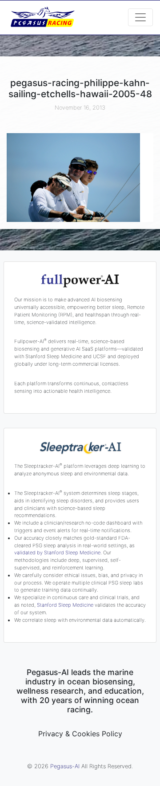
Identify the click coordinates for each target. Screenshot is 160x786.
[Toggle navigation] (140, 17)
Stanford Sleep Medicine (65, 605)
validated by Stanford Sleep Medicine (57, 552)
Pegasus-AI (65, 766)
